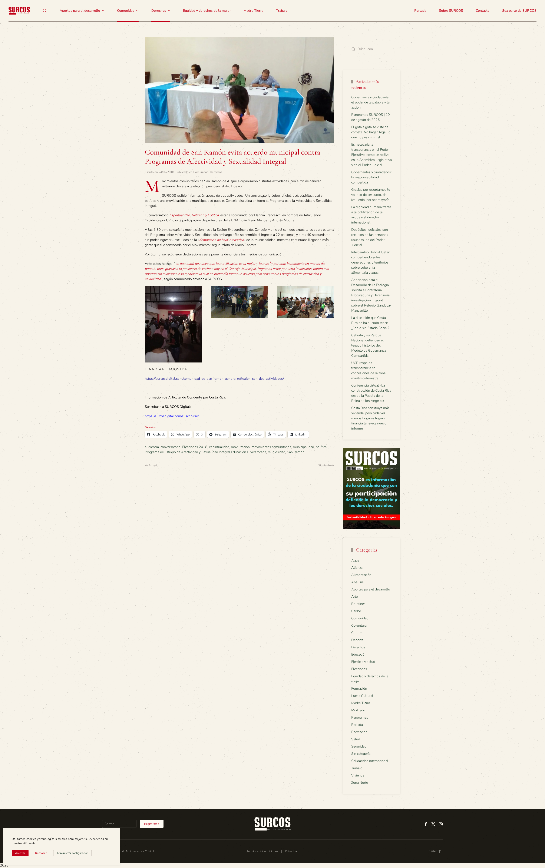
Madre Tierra (253, 10)
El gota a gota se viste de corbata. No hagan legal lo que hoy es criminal (370, 132)
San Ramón (295, 452)
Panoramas (359, 717)
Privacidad (291, 851)
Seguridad (358, 746)
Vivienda (357, 775)
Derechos (216, 172)
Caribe (356, 611)
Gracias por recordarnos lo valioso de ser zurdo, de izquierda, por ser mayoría (370, 194)
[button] (45, 10)
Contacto (482, 10)
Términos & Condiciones (262, 851)
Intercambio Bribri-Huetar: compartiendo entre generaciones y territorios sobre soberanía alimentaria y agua (370, 262)
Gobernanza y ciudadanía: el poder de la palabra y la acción (370, 102)
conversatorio (171, 447)
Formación (359, 688)
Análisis (357, 582)
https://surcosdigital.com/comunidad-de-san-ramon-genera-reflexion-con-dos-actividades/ (214, 378)
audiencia (152, 447)
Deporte (357, 640)
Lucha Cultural (362, 695)
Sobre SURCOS (451, 10)
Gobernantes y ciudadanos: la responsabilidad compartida (371, 177)
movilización (240, 447)
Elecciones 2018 (194, 447)
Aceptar (20, 853)
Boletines (358, 604)
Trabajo (281, 10)
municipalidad (303, 447)
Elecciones (359, 669)
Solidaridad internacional (369, 761)
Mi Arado (358, 710)
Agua (355, 560)
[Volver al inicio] (19, 10)
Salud (355, 739)
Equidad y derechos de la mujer (207, 10)
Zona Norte (359, 782)
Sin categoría (360, 753)
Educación (358, 654)
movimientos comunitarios (271, 447)
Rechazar (41, 853)
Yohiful (149, 851)
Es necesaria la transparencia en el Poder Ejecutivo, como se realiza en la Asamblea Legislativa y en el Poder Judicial (371, 154)
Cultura (356, 632)
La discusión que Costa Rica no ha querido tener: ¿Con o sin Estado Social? (370, 322)
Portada (420, 10)
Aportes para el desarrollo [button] (80, 10)
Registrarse (151, 824)
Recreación (359, 732)
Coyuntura (359, 625)
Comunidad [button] (125, 10)
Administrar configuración (72, 853)
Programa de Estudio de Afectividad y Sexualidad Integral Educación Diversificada (205, 452)
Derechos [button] (158, 10)
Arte (354, 596)
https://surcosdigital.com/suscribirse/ (172, 416)
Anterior (154, 465)
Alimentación (361, 575)
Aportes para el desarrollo (370, 589)
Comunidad (200, 172)
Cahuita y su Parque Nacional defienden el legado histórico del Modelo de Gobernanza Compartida (368, 345)
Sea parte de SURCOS (519, 10)
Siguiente (324, 465)
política (321, 447)
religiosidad (276, 452)
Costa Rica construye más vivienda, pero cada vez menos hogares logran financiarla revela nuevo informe (370, 418)
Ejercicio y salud (363, 661)
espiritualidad (219, 447)
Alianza (357, 567)
